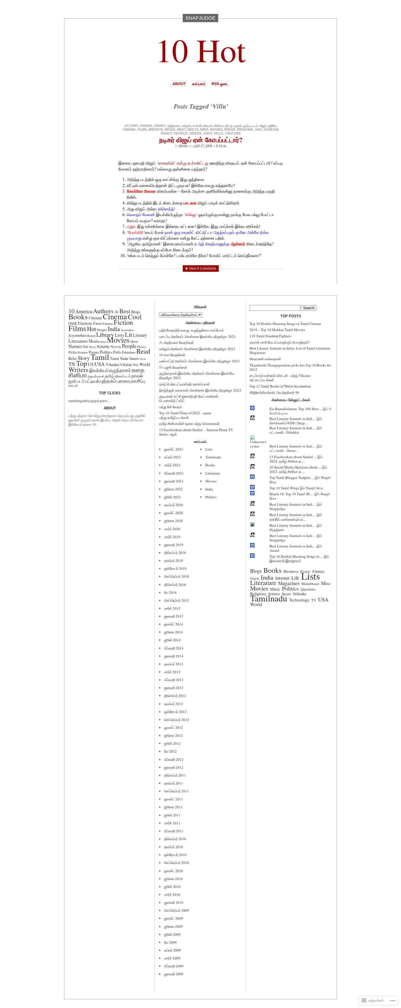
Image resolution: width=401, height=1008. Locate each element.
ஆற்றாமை (174, 126)
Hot (91, 328)
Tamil (100, 356)
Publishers (129, 352)
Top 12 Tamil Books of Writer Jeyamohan (280, 386)
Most (103, 342)
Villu (218, 133)
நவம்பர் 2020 (173, 504)
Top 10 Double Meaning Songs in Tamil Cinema (285, 323)
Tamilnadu (213, 457)
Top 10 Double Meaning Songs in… (296, 556)
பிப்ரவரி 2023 (174, 473)
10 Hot (200, 49)
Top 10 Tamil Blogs (284, 487)
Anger (146, 126)
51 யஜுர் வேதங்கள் (173, 367)
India (114, 329)
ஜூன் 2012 (172, 743)
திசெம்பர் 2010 (175, 838)
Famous (108, 323)
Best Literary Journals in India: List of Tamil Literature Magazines (290, 350)
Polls (117, 352)
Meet (181, 130)
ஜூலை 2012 (173, 735)
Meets (193, 130)
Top (81, 363)
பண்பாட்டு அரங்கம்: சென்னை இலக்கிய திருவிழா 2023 (199, 361)
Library (105, 334)
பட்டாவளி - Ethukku (284, 432)
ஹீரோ (272, 126)
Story (84, 358)
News (92, 347)
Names (75, 346)
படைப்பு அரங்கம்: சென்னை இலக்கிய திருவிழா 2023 (197, 336)
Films (142, 130)
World (144, 364)
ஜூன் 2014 (172, 639)
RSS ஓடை (220, 84)
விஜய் (263, 126)
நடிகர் (238, 126)
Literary (140, 335)
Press (229, 130)
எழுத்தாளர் (120, 370)
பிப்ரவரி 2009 (174, 966)
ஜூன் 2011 (172, 815)
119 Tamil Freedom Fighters (270, 335)
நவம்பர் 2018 (173, 560)
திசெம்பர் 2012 (175, 695)
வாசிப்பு (138, 381)
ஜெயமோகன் (96, 376)
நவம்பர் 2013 (173, 663)
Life (295, 577)
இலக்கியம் (99, 370)
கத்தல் (186, 126)
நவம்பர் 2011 (173, 783)
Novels (115, 346)
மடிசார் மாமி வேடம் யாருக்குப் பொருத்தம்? (280, 342)
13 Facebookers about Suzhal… (293, 456)
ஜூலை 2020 (173, 520)
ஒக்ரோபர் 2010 (175, 854)
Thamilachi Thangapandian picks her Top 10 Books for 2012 (290, 367)
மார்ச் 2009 (172, 958)
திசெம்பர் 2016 (175, 584)
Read (143, 351)
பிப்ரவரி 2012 (174, 759)
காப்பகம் (198, 84)
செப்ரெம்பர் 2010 (176, 862)
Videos (195, 133)
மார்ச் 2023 (172, 465)
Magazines (289, 583)
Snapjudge (277, 508)
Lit (128, 334)
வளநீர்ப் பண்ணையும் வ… (288, 519)
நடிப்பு (246, 126)
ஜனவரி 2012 (173, 767)
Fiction (123, 322)
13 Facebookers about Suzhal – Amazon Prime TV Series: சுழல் (196, 432)
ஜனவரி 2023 (173, 481)
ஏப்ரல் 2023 (172, 457)
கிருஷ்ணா (277, 529)
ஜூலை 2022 (173, 489)
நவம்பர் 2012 (173, 703)
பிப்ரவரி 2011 (174, 830)
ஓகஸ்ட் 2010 (173, 870)
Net (85, 346)
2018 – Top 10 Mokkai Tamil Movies (277, 329)
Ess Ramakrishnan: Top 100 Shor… (296, 408)
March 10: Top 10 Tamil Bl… (291, 493)
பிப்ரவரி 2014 (174, 648)
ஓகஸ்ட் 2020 (173, 512)
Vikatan (126, 364)
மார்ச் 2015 (172, 608)
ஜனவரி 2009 (173, 973)
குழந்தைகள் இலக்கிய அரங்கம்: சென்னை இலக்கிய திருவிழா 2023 (196, 375)
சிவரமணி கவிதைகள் (265, 358)
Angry (159, 126)
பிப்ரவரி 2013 (174, 679)
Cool (135, 316)
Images (102, 329)
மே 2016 (170, 592)
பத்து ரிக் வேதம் (170, 406)
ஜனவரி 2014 (173, 656)
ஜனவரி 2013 (173, 687)
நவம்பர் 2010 (173, 846)
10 (71, 311)
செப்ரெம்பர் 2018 (176, 576)
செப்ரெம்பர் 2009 (176, 910)
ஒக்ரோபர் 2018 (175, 568)
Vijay (207, 133)
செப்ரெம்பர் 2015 (176, 600)
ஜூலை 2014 (173, 632)
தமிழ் (109, 375)
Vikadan (112, 364)
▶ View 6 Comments (200, 268)
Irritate (156, 130)
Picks (72, 352)
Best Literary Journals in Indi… (293, 418)
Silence (180, 133)
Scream (271, 130)
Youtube (233, 133)
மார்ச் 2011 (172, 823)
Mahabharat (310, 583)
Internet (282, 578)
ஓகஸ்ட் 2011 (173, 799)
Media (170, 130)
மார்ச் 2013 (172, 671)
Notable (103, 346)
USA (99, 363)
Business (290, 571)
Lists (209, 449)
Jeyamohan (77, 335)
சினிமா (219, 126)
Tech (143, 359)
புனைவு (123, 381)
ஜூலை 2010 (173, 878)
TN (71, 363)
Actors (131, 126)
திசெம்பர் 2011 (175, 775)
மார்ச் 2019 (172, 536)
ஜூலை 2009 (173, 926)
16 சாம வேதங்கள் (172, 354)
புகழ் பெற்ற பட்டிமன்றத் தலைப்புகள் (184, 383)
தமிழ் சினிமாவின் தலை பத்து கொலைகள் (189, 423)
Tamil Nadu (119, 358)
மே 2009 (170, 942)
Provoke (245, 130)
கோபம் (208, 126)
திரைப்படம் (123, 376)
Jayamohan (127, 330)
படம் (255, 126)
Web (136, 365)
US (91, 364)
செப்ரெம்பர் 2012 (176, 719)
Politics (211, 496)
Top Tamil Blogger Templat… (292, 477)
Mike (204, 130)
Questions (308, 589)
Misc (326, 583)
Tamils (134, 358)
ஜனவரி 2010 (173, 902)
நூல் (72, 381)
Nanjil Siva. (315, 487)
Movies (216, 130)
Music (134, 341)
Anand (274, 550)
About (179, 84)
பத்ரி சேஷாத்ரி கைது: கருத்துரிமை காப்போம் (191, 330)
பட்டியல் (92, 381)
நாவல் (137, 375)
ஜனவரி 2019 (173, 544)
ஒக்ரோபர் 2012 (175, 711)
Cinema (129, 130)
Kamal (91, 335)
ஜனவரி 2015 (173, 616)
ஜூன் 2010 (172, 886)
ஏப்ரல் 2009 (172, 950)
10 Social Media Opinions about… (295, 467)
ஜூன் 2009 (172, 934)
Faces (97, 323)
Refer (72, 358)
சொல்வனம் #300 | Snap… (289, 423)
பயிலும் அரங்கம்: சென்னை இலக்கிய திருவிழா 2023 (197, 348)
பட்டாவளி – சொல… (284, 450)
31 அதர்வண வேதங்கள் (176, 342)
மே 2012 (170, 751)
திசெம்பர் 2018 (175, 552)
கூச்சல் (197, 126)
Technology (299, 600)
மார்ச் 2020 (172, 528)
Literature (78, 341)
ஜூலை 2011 (173, 806)
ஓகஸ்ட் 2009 (173, 918)
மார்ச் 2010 (172, 894)
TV (313, 600)
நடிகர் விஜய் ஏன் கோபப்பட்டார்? (201, 139)
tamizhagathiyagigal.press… (89, 400)
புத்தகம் (108, 380)
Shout (166, 133)
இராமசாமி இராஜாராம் (285, 560)
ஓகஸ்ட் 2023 (173, 449)
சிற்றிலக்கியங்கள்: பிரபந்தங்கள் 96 (274, 392)
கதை (138, 370)
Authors (103, 311)
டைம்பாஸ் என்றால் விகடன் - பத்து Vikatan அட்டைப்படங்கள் (280, 377)
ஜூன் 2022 (172, 496)
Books (78, 316)
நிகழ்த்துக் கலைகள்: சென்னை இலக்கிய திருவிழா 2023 (200, 390)
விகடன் (73, 385)
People (129, 346)
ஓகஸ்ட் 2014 (173, 624)
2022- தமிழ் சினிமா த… (287, 461)
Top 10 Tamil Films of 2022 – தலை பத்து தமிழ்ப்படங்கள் (185, 415)
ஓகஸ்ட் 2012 (173, 727)
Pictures (82, 352)
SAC (258, 130)
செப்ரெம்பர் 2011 (176, 791)
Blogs (256, 570)
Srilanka (299, 593)
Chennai (95, 317)
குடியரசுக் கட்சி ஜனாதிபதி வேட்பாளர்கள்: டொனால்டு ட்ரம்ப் (189, 398)
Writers (78, 369)
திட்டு (229, 126)
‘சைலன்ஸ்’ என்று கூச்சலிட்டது (182, 163)
